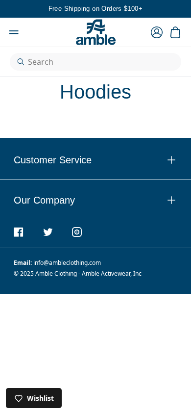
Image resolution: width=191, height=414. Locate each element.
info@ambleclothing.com (67, 263)
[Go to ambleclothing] (23, 232)
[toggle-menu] (134, 160)
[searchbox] (99, 62)
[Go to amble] (81, 232)
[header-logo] (95, 32)
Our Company (95, 200)
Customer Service (95, 159)
